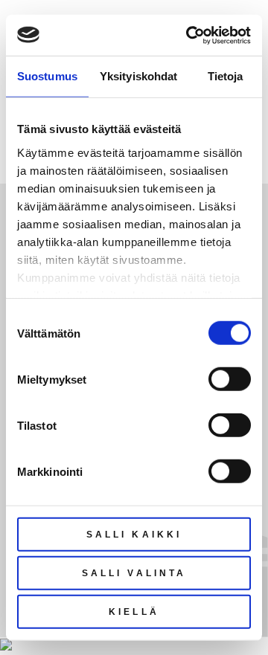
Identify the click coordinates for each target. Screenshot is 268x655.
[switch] (229, 379)
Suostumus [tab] (47, 76)
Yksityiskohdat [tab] (138, 76)
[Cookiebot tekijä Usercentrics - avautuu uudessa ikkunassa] (189, 35)
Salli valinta (134, 573)
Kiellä (134, 612)
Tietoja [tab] (225, 76)
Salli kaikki (134, 534)
